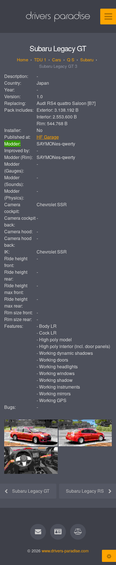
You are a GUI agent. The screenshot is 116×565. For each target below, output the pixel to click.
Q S (70, 59)
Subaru (86, 59)
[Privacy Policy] (78, 532)
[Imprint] (58, 532)
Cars (56, 59)
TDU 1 (40, 59)
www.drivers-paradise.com (65, 550)
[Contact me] (38, 532)
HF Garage (48, 137)
